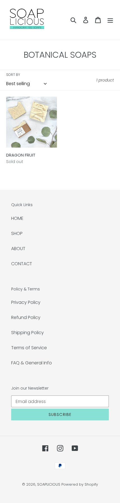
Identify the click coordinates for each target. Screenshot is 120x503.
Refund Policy (25, 317)
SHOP (17, 233)
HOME (17, 218)
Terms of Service (29, 347)
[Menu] (110, 20)
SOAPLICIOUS (48, 484)
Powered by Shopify (79, 484)
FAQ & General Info (31, 363)
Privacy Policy (25, 302)
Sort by (13, 74)
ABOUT (18, 248)
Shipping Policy (27, 332)
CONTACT (21, 263)
